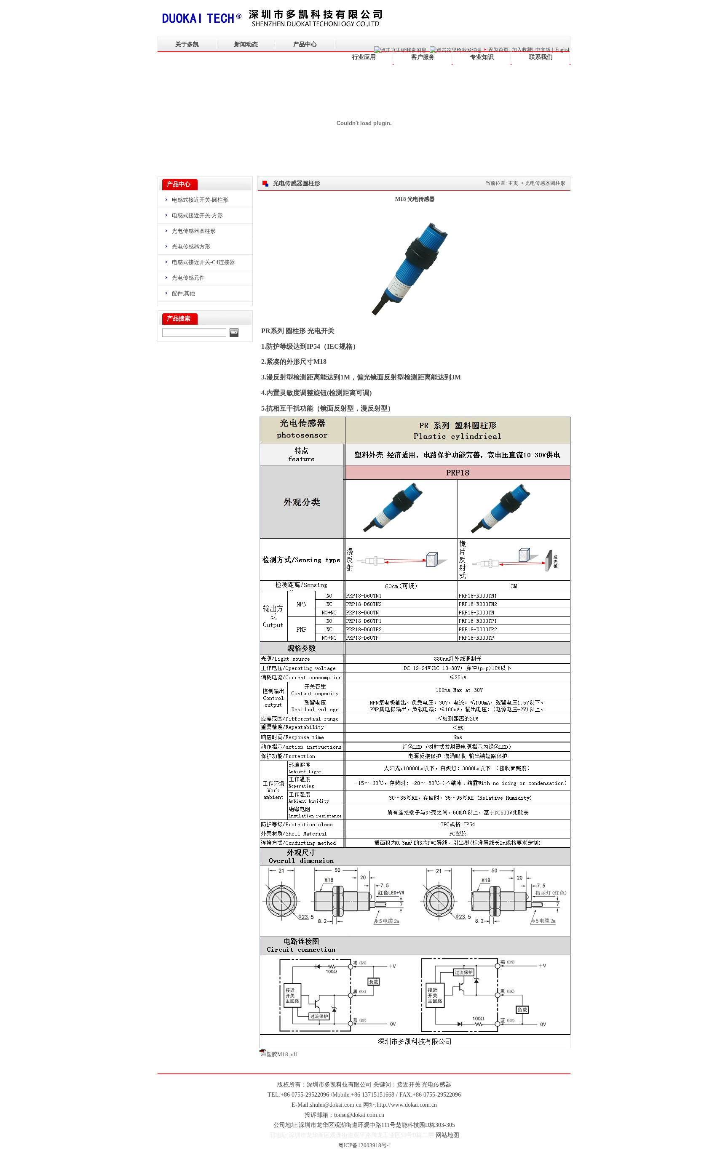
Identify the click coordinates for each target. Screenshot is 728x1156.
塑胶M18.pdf (281, 1054)
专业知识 (482, 57)
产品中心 (305, 44)
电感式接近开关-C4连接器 (203, 262)
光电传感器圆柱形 (194, 231)
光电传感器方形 (191, 246)
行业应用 (364, 57)
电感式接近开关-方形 (197, 215)
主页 (513, 183)
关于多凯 (187, 44)
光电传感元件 (188, 278)
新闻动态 (246, 44)
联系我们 (541, 57)
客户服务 (423, 57)
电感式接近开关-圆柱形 (200, 200)
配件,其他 (183, 293)
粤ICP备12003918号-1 (364, 1145)
